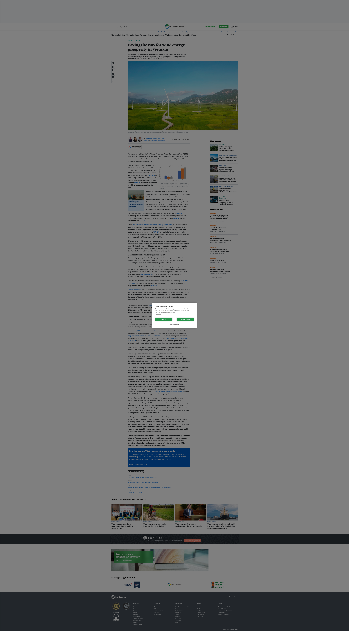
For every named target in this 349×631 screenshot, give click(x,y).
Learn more (158, 314)
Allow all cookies (185, 319)
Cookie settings (174, 324)
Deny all (164, 319)
